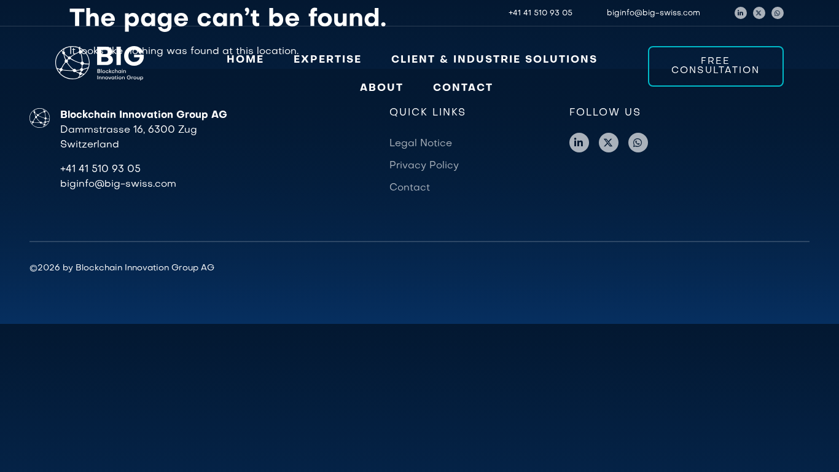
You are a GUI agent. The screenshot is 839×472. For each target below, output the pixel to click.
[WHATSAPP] (777, 13)
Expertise (328, 60)
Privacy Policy (424, 166)
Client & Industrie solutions (494, 60)
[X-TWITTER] (759, 13)
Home (245, 60)
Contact (409, 188)
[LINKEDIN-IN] (741, 13)
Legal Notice (420, 144)
